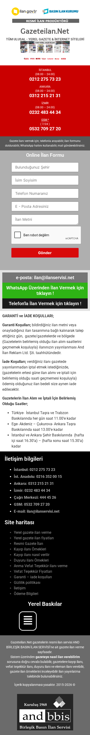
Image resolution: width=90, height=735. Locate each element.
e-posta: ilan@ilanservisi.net (45, 277)
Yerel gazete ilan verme (32, 532)
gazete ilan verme (71, 647)
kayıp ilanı (75, 662)
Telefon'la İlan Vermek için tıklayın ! (45, 303)
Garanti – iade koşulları (33, 577)
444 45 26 (48, 497)
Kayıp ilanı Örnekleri (30, 549)
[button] (49, 621)
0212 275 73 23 (45, 79)
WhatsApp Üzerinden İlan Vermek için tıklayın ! (45, 290)
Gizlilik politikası (27, 582)
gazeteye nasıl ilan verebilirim (58, 657)
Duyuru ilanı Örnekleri (31, 560)
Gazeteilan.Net (45, 31)
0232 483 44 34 (45, 112)
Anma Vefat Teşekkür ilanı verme (40, 566)
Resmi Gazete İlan (28, 543)
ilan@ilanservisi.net (43, 511)
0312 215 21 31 (45, 95)
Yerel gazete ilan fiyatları (34, 538)
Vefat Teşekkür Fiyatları (33, 571)
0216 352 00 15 (49, 476)
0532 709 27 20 (45, 128)
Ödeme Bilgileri (26, 593)
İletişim (20, 588)
